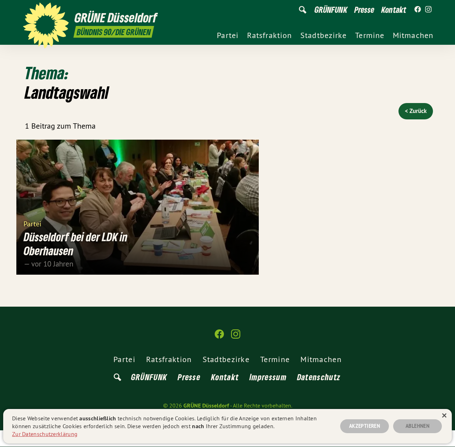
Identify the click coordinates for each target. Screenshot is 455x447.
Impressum (268, 377)
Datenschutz (319, 377)
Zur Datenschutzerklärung (44, 433)
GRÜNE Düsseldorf (206, 405)
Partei (32, 223)
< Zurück (416, 111)
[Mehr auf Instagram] (428, 9)
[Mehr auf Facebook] (417, 9)
